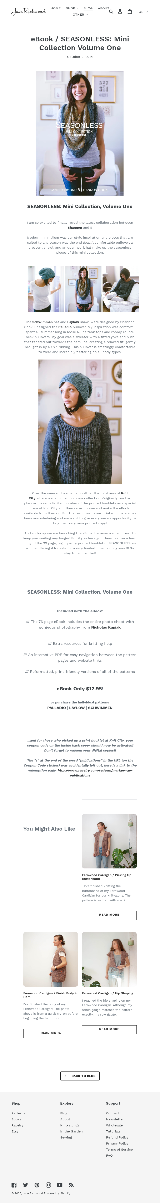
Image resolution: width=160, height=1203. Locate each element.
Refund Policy (117, 1137)
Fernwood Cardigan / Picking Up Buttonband (106, 877)
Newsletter (115, 1119)
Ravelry (17, 1125)
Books (16, 1119)
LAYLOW (77, 708)
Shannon (75, 227)
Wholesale (114, 1125)
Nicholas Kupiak (106, 627)
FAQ (109, 1155)
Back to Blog (83, 1076)
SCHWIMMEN (100, 708)
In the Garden (71, 1131)
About (65, 1119)
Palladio (65, 327)
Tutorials (113, 1131)
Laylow (73, 322)
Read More (109, 915)
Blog (63, 1113)
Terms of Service (119, 1149)
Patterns (18, 1113)
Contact (112, 1113)
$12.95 (94, 689)
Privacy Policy (117, 1143)
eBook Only (71, 689)
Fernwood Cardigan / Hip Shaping (107, 993)
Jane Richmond (33, 1193)
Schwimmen (42, 322)
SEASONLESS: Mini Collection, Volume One (79, 206)
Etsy (15, 1131)
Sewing (66, 1137)
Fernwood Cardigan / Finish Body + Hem (50, 995)
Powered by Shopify (57, 1193)
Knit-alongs (69, 1125)
